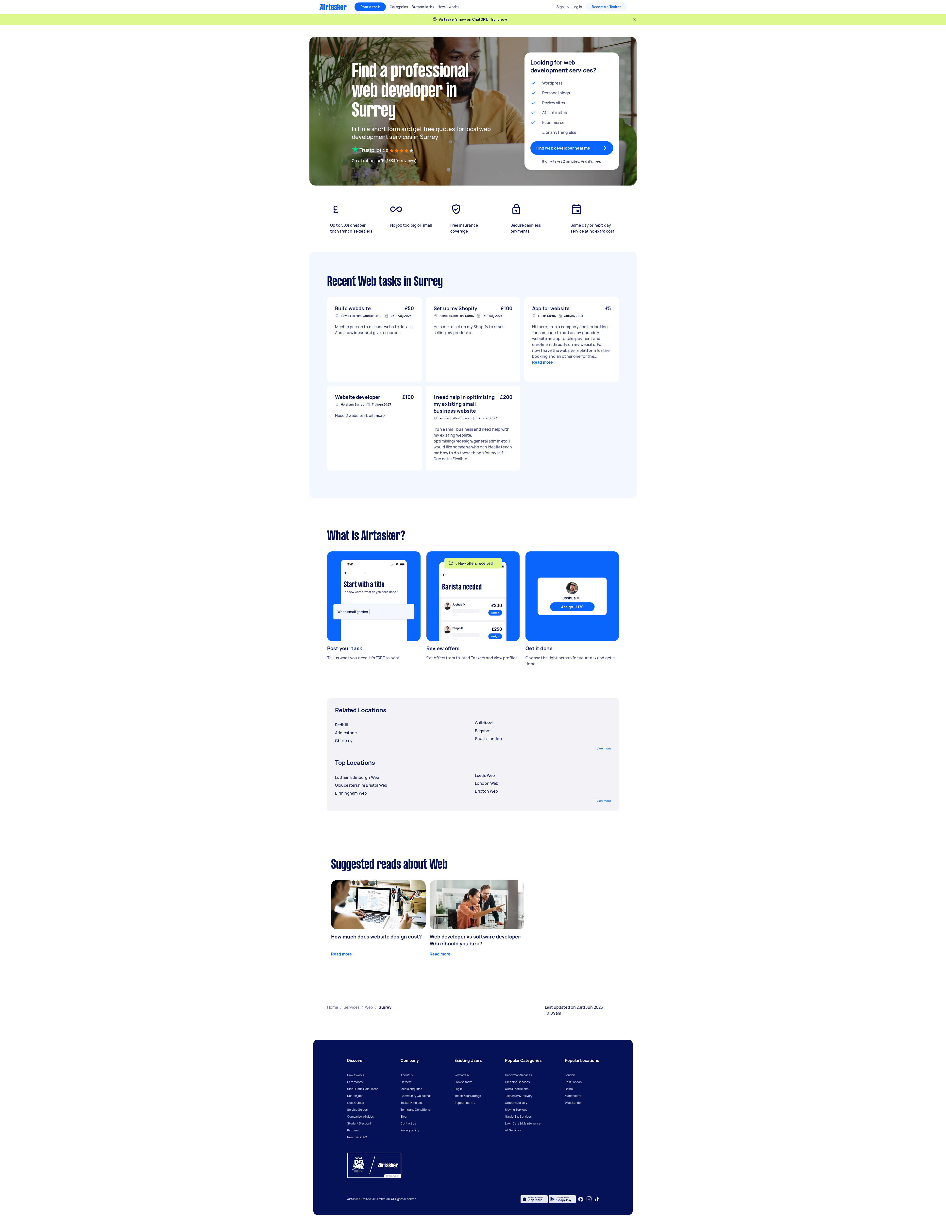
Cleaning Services (517, 1082)
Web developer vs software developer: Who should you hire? (476, 940)
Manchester (573, 1096)
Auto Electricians (516, 1089)
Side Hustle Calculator (362, 1089)
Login (458, 1089)
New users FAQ (357, 1137)
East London (573, 1082)
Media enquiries (411, 1089)
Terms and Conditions (415, 1110)
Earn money (355, 1082)
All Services (513, 1130)
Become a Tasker (606, 6)
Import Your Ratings (468, 1096)
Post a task (370, 6)
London (570, 1075)
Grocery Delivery (516, 1103)
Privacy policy (410, 1130)
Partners (353, 1130)
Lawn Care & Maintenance (523, 1123)
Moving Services (516, 1110)
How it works (355, 1075)
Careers (406, 1082)
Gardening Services (518, 1116)
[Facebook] (581, 1199)
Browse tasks (463, 1082)
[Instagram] (589, 1199)
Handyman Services (518, 1075)
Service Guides (357, 1110)
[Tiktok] (597, 1199)
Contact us (408, 1123)
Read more (542, 362)
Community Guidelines (416, 1096)
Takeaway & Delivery (518, 1096)
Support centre (465, 1103)
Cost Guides (355, 1103)
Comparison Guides (360, 1116)
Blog (403, 1116)
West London (573, 1103)
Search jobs (355, 1096)
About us (407, 1075)
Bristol (569, 1089)
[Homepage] (333, 7)
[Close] (634, 19)
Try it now (498, 19)
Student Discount (359, 1123)
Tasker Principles (412, 1103)
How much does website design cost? (376, 936)
